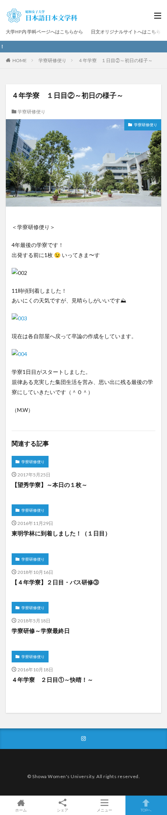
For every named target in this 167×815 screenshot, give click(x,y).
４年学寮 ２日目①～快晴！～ (52, 679)
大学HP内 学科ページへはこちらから (44, 32)
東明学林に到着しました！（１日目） (61, 533)
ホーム (21, 810)
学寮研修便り (52, 60)
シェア (62, 810)
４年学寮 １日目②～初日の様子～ (115, 60)
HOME (19, 60)
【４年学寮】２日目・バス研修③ (55, 582)
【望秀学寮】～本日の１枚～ (49, 484)
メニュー (104, 810)
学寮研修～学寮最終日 (41, 630)
